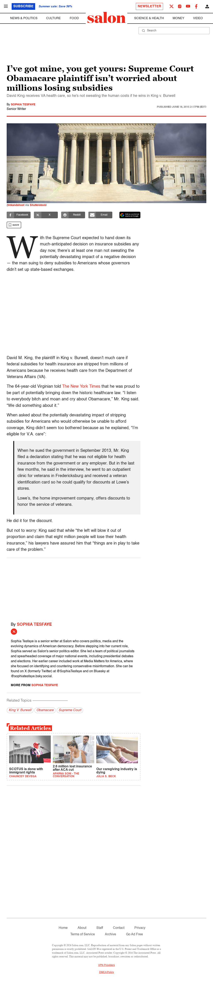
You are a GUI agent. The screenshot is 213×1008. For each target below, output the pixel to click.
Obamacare (45, 710)
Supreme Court (70, 710)
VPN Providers (106, 965)
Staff (99, 928)
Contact (118, 928)
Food (74, 18)
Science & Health (149, 18)
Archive (110, 934)
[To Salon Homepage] (106, 17)
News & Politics (23, 18)
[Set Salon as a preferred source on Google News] (130, 215)
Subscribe (23, 6)
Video (198, 18)
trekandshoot (15, 205)
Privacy (139, 928)
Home (63, 928)
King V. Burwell (20, 710)
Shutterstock (38, 205)
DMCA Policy (106, 972)
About (82, 928)
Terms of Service (82, 934)
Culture (53, 18)
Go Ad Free (134, 934)
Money (178, 18)
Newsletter (149, 6)
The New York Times (81, 387)
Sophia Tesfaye (23, 104)
